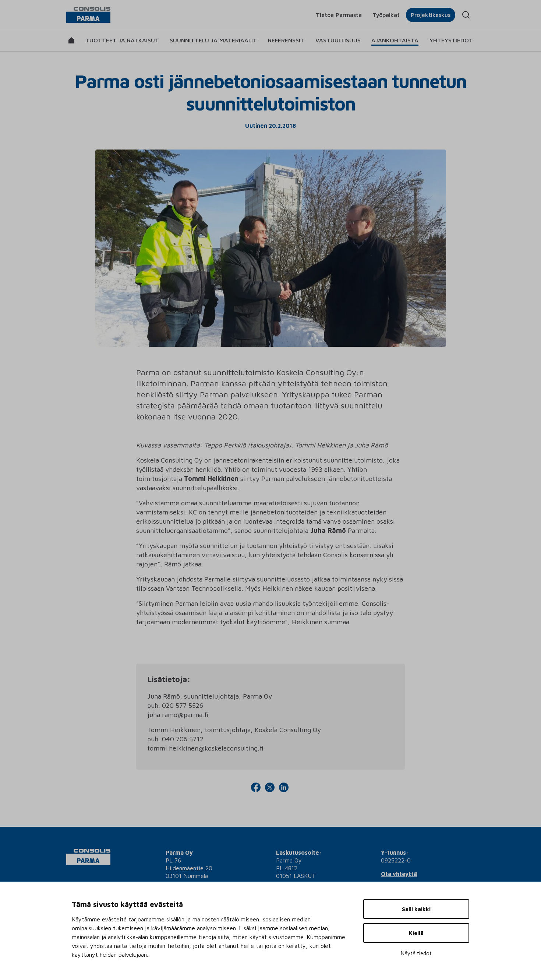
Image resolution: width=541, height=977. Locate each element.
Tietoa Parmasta (339, 14)
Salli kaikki (416, 909)
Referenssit (286, 40)
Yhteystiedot (451, 40)
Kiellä (416, 933)
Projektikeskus (430, 14)
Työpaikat (386, 14)
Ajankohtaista (394, 40)
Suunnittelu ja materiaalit (213, 40)
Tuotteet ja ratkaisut (122, 40)
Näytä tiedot (416, 953)
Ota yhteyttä (399, 874)
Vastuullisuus (338, 40)
